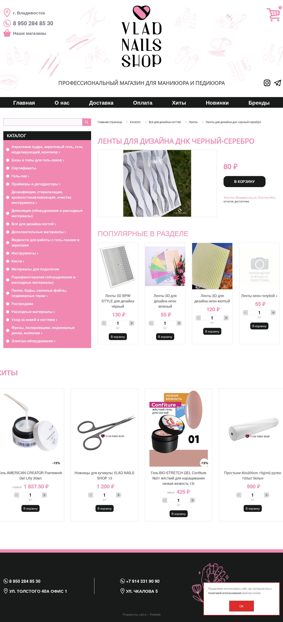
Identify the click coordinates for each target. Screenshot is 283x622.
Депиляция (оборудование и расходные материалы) (47, 213)
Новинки (217, 102)
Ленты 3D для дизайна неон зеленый (165, 301)
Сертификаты (23, 167)
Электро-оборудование (32, 340)
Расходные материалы (32, 311)
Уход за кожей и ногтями (33, 319)
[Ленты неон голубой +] (259, 266)
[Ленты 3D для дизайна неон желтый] (212, 266)
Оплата (142, 102)
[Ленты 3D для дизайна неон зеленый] (165, 266)
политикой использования (224, 593)
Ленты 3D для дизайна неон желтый (212, 298)
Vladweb (155, 614)
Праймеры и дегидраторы (35, 183)
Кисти (17, 261)
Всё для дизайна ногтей (33, 223)
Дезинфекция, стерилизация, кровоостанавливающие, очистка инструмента (41, 197)
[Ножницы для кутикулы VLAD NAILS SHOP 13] (104, 427)
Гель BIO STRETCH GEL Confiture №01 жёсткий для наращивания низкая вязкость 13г (178, 478)
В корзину (244, 181)
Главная (24, 102)
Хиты (179, 102)
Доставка (101, 102)
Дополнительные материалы (38, 231)
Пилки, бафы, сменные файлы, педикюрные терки (39, 293)
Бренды (259, 102)
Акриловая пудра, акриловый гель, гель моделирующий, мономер (47, 149)
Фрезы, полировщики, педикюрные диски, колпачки (43, 330)
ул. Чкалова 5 (141, 591)
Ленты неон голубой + (259, 295)
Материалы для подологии (35, 269)
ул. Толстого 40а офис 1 (37, 591)
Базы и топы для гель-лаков (37, 159)
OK (241, 606)
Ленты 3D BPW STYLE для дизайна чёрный (117, 301)
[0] (273, 14)
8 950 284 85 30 (24, 581)
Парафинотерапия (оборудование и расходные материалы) (43, 279)
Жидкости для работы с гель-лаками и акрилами (45, 242)
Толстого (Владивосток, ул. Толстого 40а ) (250, 197)
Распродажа (22, 303)
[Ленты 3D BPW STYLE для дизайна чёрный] (118, 266)
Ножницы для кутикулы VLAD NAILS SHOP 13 (104, 475)
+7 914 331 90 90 (142, 581)
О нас (62, 102)
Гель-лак (19, 175)
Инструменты (24, 253)
